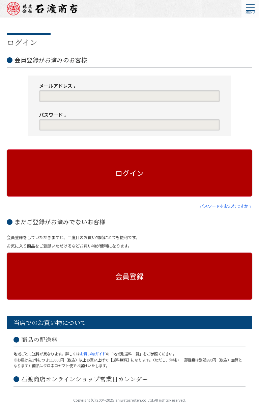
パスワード (53, 114)
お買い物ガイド (93, 353)
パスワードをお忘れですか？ (226, 206)
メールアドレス (58, 85)
